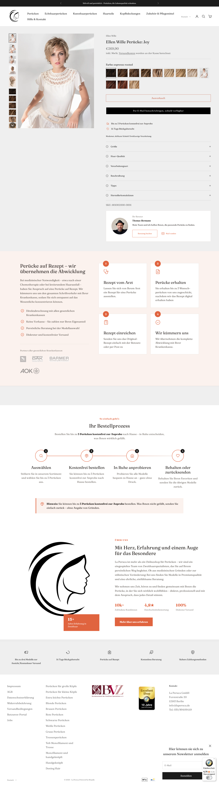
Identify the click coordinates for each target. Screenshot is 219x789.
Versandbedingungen (19, 708)
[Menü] (214, 759)
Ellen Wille (111, 35)
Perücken (33, 13)
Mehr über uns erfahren (134, 621)
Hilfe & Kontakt (36, 19)
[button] (12, 38)
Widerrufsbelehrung (19, 703)
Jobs (10, 720)
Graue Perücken (55, 731)
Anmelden (186, 775)
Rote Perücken (54, 714)
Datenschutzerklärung (20, 697)
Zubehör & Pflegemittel (160, 13)
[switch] (209, 777)
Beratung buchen (145, 233)
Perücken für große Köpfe (61, 686)
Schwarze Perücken (57, 720)
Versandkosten (127, 53)
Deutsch (184, 17)
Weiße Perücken (55, 725)
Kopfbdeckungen (130, 13)
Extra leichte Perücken (59, 697)
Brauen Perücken (56, 708)
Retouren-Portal (17, 714)
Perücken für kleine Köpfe (61, 691)
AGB (10, 691)
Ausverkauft (158, 98)
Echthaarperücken (56, 13)
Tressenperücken (56, 737)
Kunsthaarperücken (85, 13)
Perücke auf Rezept (109, 659)
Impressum (14, 686)
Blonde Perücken (56, 703)
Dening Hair (53, 768)
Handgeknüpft (54, 762)
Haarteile (108, 13)
